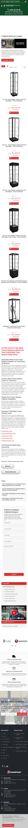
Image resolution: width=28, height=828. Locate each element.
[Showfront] (12, 5)
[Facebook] (2, 766)
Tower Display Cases (9, 591)
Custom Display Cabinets (19, 738)
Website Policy (6, 741)
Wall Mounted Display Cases (11, 594)
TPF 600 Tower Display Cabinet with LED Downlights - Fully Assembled (14, 191)
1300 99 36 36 (14, 10)
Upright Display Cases (10, 589)
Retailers (3, 1)
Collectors (16, 1)
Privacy (4, 736)
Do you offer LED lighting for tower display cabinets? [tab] (14, 494)
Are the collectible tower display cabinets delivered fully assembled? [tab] (14, 489)
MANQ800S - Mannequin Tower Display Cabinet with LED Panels (14, 327)
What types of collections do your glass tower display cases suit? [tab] (14, 499)
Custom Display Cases (10, 598)
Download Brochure (10, 471)
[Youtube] (7, 766)
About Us (7, 466)
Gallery (4, 750)
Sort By (11, 67)
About (4, 733)
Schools (7, 1)
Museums (12, 1)
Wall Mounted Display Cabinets (21, 747)
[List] (7, 66)
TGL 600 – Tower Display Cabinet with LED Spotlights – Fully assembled (14, 145)
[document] (14, 821)
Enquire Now (8, 60)
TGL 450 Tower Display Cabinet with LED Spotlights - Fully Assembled (14, 100)
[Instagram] (5, 766)
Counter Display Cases (10, 596)
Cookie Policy (6, 739)
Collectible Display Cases (9, 586)
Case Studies (6, 755)
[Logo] (14, 772)
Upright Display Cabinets (22, 741)
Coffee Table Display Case (10, 600)
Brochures (5, 744)
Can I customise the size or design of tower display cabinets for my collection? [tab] (14, 484)
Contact (4, 758)
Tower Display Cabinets (21, 744)
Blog (4, 752)
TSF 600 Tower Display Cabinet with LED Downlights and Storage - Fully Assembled (14, 236)
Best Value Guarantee (8, 747)
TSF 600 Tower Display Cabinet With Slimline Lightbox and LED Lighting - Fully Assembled (14, 281)
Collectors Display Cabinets (20, 734)
